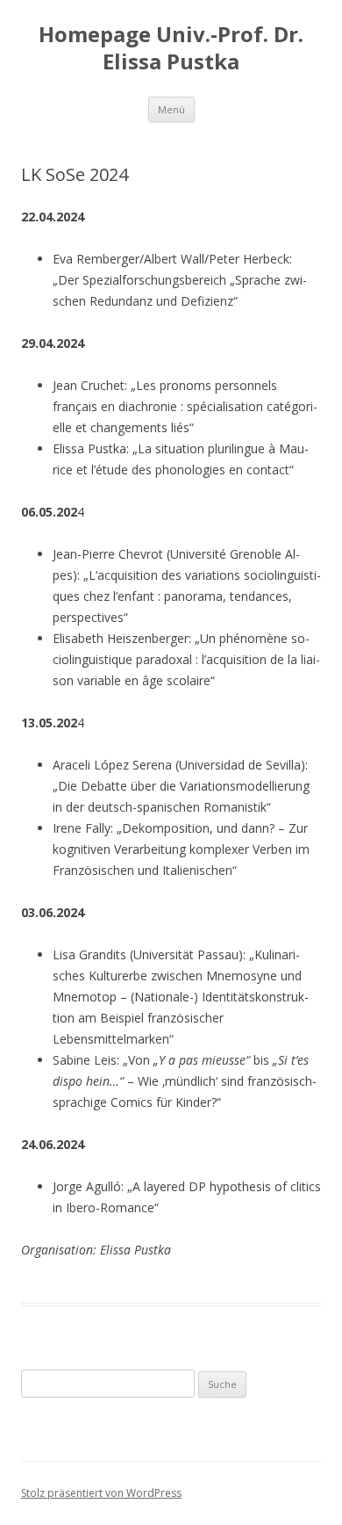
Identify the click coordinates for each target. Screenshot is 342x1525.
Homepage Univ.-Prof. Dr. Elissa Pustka (171, 48)
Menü (171, 109)
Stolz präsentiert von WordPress (101, 1492)
